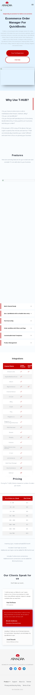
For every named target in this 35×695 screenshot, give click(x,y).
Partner (29, 681)
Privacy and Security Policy (13, 685)
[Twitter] (15, 668)
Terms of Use (26, 685)
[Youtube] (19, 668)
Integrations (17, 358)
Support (14, 681)
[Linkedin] (24, 668)
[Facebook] (11, 668)
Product (6, 681)
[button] (32, 4)
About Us (22, 681)
